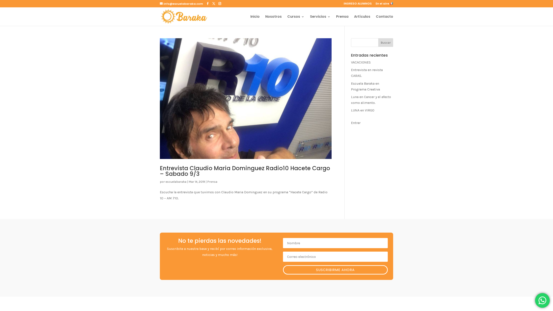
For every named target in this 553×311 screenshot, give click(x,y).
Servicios (318, 17)
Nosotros (273, 17)
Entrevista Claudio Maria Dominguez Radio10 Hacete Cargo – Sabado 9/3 (245, 171)
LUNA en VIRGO (362, 110)
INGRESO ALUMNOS (358, 4)
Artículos (362, 17)
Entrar (356, 123)
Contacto (384, 17)
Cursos (293, 17)
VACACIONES (361, 62)
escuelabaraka (175, 182)
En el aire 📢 (384, 4)
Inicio (255, 17)
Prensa (342, 17)
